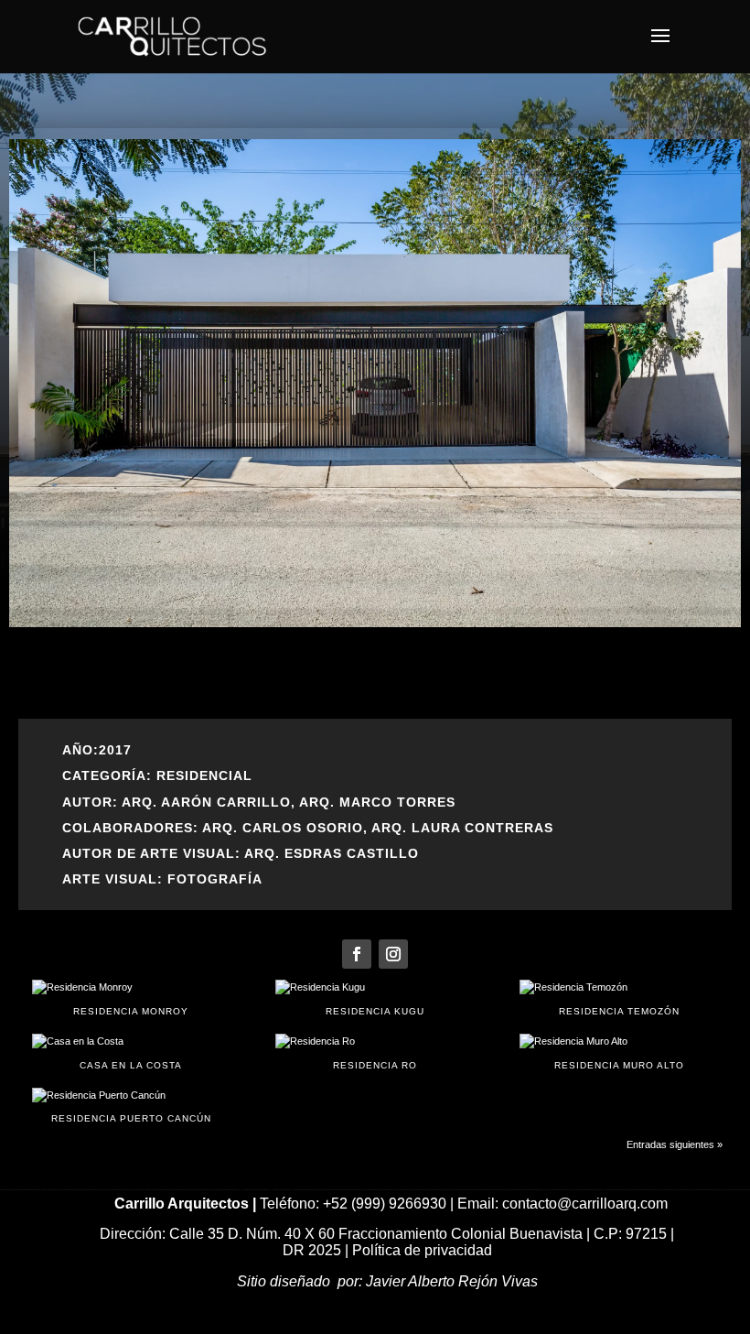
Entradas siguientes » (675, 1144)
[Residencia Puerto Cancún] (131, 1096)
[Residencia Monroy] (131, 988)
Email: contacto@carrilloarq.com (562, 1203)
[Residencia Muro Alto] (619, 1042)
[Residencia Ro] (374, 1042)
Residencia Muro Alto (619, 1065)
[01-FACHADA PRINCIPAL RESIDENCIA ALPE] (375, 623)
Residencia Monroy (130, 1011)
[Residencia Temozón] (619, 988)
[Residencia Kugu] (374, 988)
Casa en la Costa (131, 1065)
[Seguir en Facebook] (356, 954)
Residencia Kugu (375, 1011)
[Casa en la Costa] (131, 1042)
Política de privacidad (422, 1250)
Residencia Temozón (619, 1011)
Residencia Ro (375, 1065)
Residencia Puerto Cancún (131, 1118)
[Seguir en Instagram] (393, 954)
